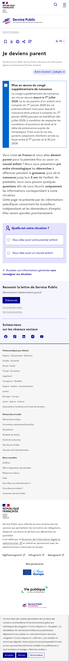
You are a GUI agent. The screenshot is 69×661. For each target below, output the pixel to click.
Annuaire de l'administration (16, 450)
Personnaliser (36, 655)
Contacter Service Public (14, 493)
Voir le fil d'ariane (11, 32)
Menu (64, 7)
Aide (5, 478)
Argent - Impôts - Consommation (18, 386)
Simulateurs (8, 429)
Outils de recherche (12, 439)
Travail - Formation (11, 371)
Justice (6, 391)
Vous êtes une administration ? (17, 483)
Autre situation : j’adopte (48, 71)
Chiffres (6, 462)
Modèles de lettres (11, 434)
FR (60, 41)
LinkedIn (24, 336)
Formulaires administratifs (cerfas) (18, 424)
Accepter (9, 655)
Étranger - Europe (11, 396)
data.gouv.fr (54, 555)
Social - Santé (9, 365)
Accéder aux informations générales (29, 272)
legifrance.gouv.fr (12, 555)
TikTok (15, 336)
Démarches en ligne (12, 419)
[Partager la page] (24, 41)
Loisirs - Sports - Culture (13, 401)
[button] (30, 41)
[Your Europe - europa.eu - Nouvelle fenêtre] (35, 572)
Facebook (6, 336)
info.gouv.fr (34, 555)
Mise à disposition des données (17, 467)
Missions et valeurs (11, 473)
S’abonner (11, 300)
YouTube (42, 336)
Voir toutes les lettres (12, 312)
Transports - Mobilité (12, 381)
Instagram (33, 336)
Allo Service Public (11, 445)
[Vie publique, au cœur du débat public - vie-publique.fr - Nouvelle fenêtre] (34, 590)
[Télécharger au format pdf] (11, 41)
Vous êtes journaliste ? (13, 488)
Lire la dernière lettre (12, 307)
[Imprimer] (18, 41)
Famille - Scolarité (11, 360)
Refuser (21, 655)
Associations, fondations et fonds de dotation (24, 406)
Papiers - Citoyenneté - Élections (17, 355)
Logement (7, 376)
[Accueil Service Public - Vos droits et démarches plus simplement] (23, 24)
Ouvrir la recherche (55, 4)
